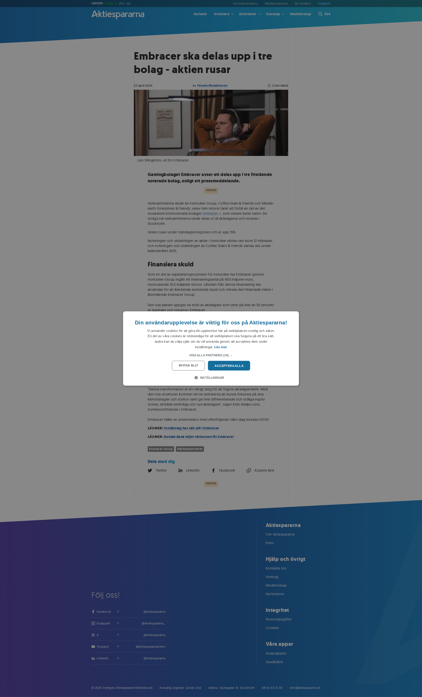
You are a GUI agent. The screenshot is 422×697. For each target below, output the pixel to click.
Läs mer (220, 347)
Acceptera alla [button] (229, 365)
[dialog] (211, 348)
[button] (211, 355)
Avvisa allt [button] (188, 365)
